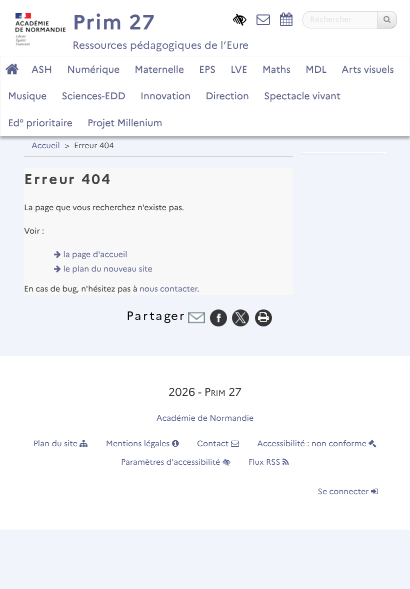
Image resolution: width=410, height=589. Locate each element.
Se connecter (344, 492)
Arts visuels (368, 69)
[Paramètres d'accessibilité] (240, 18)
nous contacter (168, 289)
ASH (42, 69)
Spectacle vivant (302, 96)
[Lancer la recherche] (387, 19)
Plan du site (57, 444)
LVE (238, 69)
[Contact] (263, 18)
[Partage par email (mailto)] (196, 317)
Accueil (46, 146)
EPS (207, 69)
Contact (214, 444)
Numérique (93, 69)
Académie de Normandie (205, 418)
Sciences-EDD (94, 96)
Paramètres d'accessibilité (171, 462)
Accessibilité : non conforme (312, 444)
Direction (227, 96)
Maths (276, 69)
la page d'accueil (96, 255)
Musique (27, 96)
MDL (316, 69)
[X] (240, 317)
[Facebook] (218, 317)
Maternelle (159, 69)
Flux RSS (265, 462)
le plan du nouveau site (108, 269)
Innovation (165, 96)
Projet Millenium (125, 123)
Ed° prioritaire (40, 123)
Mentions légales (139, 444)
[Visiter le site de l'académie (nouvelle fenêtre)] (38, 26)
